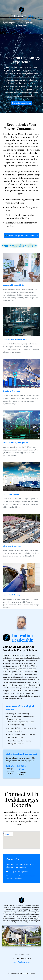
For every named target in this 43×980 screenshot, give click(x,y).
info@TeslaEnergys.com (18, 872)
